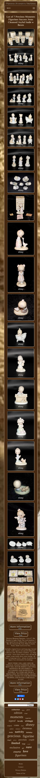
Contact (20, 767)
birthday (29, 732)
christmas (27, 728)
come (16, 725)
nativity (19, 731)
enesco (18, 729)
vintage (29, 721)
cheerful (17, 752)
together (28, 718)
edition (18, 712)
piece (14, 740)
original (9, 726)
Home (21, 764)
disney (30, 725)
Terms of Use (20, 773)
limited (15, 743)
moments (16, 717)
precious (14, 736)
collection (16, 710)
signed (12, 720)
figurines (20, 755)
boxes (23, 710)
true (26, 713)
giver (28, 710)
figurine (28, 736)
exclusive (15, 747)
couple (31, 740)
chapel (9, 740)
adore (12, 729)
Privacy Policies (20, 770)
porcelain (23, 740)
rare (29, 747)
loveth (20, 721)
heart (22, 726)
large (23, 744)
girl (23, 748)
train (11, 732)
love (25, 751)
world (28, 744)
